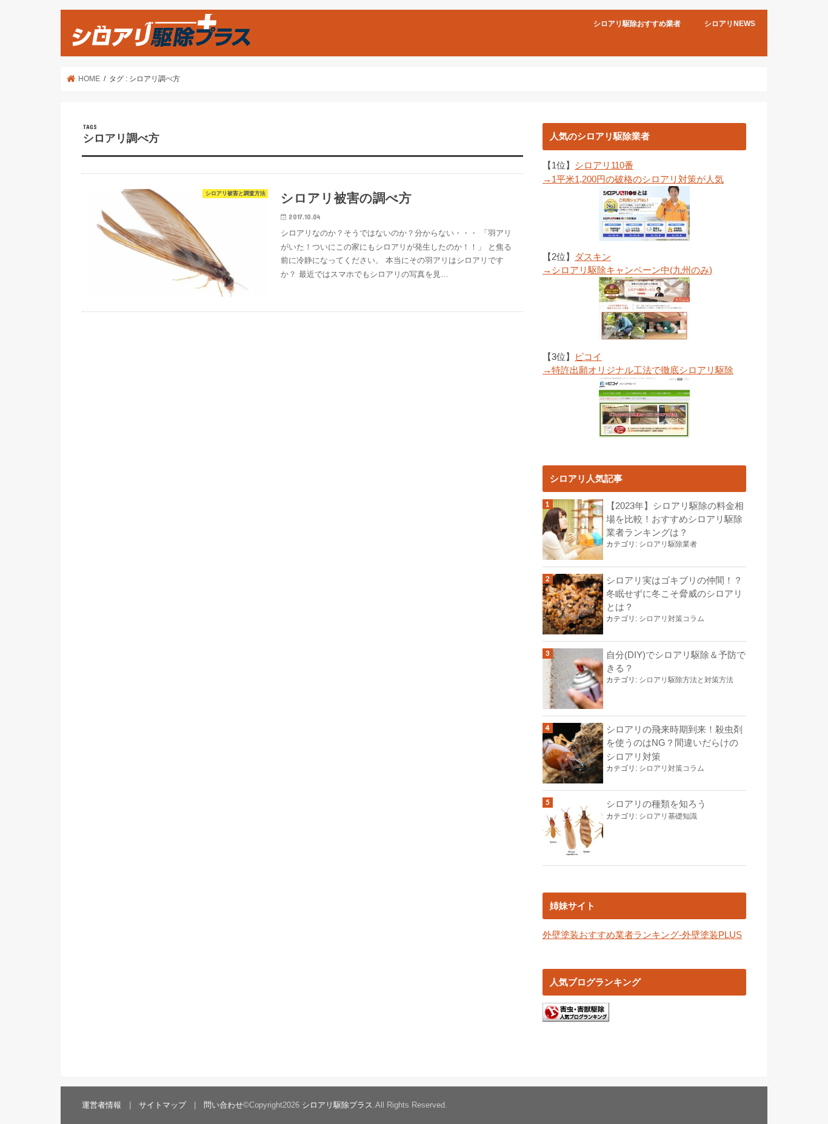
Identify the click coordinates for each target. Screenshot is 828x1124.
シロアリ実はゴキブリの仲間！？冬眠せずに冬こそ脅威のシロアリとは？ (674, 594)
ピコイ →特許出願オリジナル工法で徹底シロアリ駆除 (638, 363)
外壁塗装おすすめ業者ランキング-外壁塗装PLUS (642, 935)
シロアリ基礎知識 (668, 816)
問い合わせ (223, 1104)
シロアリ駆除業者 (668, 544)
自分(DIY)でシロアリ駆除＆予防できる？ (676, 661)
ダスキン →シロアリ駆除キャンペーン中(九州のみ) (627, 263)
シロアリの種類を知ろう (656, 804)
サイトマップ (162, 1104)
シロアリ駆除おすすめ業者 (637, 23)
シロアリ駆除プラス (337, 1104)
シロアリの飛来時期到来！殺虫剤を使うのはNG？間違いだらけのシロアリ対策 (674, 743)
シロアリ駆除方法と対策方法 (686, 680)
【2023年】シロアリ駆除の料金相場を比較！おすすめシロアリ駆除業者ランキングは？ (675, 519)
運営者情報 (101, 1104)
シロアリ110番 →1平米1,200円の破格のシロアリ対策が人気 (633, 172)
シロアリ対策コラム (671, 618)
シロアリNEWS (729, 23)
